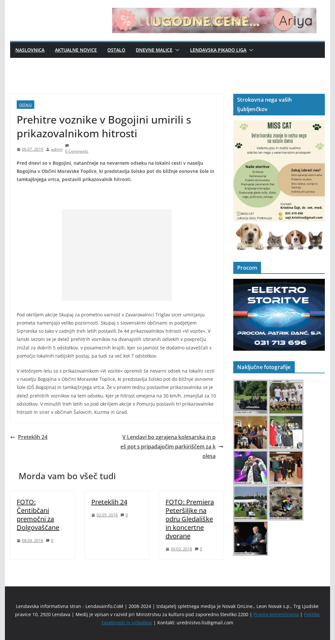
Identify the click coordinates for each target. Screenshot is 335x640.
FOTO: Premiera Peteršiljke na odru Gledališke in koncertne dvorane (190, 518)
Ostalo (116, 50)
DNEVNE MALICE (154, 50)
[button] (176, 50)
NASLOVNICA (29, 50)
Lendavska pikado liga (218, 50)
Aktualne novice (76, 50)
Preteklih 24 (32, 437)
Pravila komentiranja (276, 614)
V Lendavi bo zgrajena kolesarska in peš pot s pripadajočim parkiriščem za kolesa (168, 446)
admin (56, 149)
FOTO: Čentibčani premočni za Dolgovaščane (38, 514)
